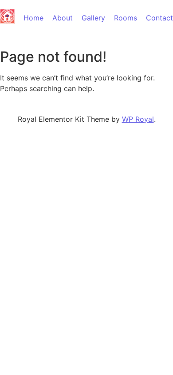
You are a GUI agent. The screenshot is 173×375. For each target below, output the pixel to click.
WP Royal (138, 119)
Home (33, 17)
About (62, 17)
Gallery (93, 17)
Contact (159, 17)
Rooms (125, 17)
